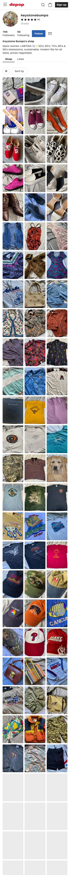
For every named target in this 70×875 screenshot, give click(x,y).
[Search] (43, 4)
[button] (30, 20)
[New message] (50, 34)
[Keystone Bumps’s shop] (10, 19)
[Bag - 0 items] (50, 5)
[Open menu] (5, 4)
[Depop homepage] (16, 5)
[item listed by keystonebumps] (13, 91)
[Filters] (6, 71)
